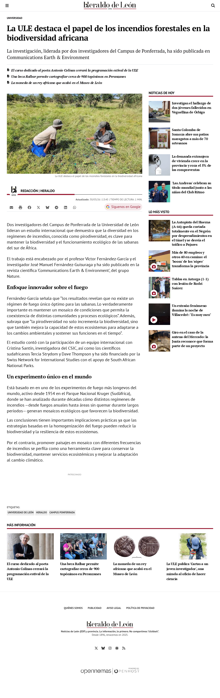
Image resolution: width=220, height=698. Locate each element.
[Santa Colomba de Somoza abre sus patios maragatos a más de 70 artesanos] (159, 138)
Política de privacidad (140, 608)
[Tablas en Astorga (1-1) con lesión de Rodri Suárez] (159, 287)
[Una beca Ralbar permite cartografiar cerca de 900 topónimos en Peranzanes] (83, 546)
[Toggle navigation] (7, 5)
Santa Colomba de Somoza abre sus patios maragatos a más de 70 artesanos (190, 136)
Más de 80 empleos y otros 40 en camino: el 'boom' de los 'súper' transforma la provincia (190, 259)
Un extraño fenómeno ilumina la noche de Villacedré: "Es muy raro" (191, 310)
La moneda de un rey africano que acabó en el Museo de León (56, 82)
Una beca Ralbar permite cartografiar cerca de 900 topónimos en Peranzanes (68, 76)
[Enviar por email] (11, 207)
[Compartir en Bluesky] (47, 207)
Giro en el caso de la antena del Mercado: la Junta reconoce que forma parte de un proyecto (192, 339)
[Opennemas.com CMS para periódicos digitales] (110, 675)
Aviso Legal (114, 608)
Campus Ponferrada (62, 512)
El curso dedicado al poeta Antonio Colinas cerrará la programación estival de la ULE (74, 70)
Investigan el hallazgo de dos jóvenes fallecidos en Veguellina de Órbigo (191, 107)
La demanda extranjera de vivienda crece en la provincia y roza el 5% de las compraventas (191, 163)
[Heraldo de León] (110, 5)
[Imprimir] (20, 207)
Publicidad (95, 608)
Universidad (14, 18)
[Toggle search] (213, 5)
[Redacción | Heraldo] (14, 191)
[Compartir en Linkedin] (65, 207)
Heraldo (41, 512)
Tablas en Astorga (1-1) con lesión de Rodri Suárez (190, 283)
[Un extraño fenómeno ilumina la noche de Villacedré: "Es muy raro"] (159, 314)
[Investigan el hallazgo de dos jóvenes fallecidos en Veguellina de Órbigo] (159, 111)
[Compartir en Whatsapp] (74, 207)
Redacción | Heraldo (38, 191)
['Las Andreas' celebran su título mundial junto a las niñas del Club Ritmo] (159, 191)
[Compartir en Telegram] (56, 207)
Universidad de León (21, 512)
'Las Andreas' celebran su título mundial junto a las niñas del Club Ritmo (192, 187)
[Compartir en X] (38, 207)
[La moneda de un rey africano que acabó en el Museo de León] (136, 546)
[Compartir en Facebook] (29, 207)
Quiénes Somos (73, 608)
